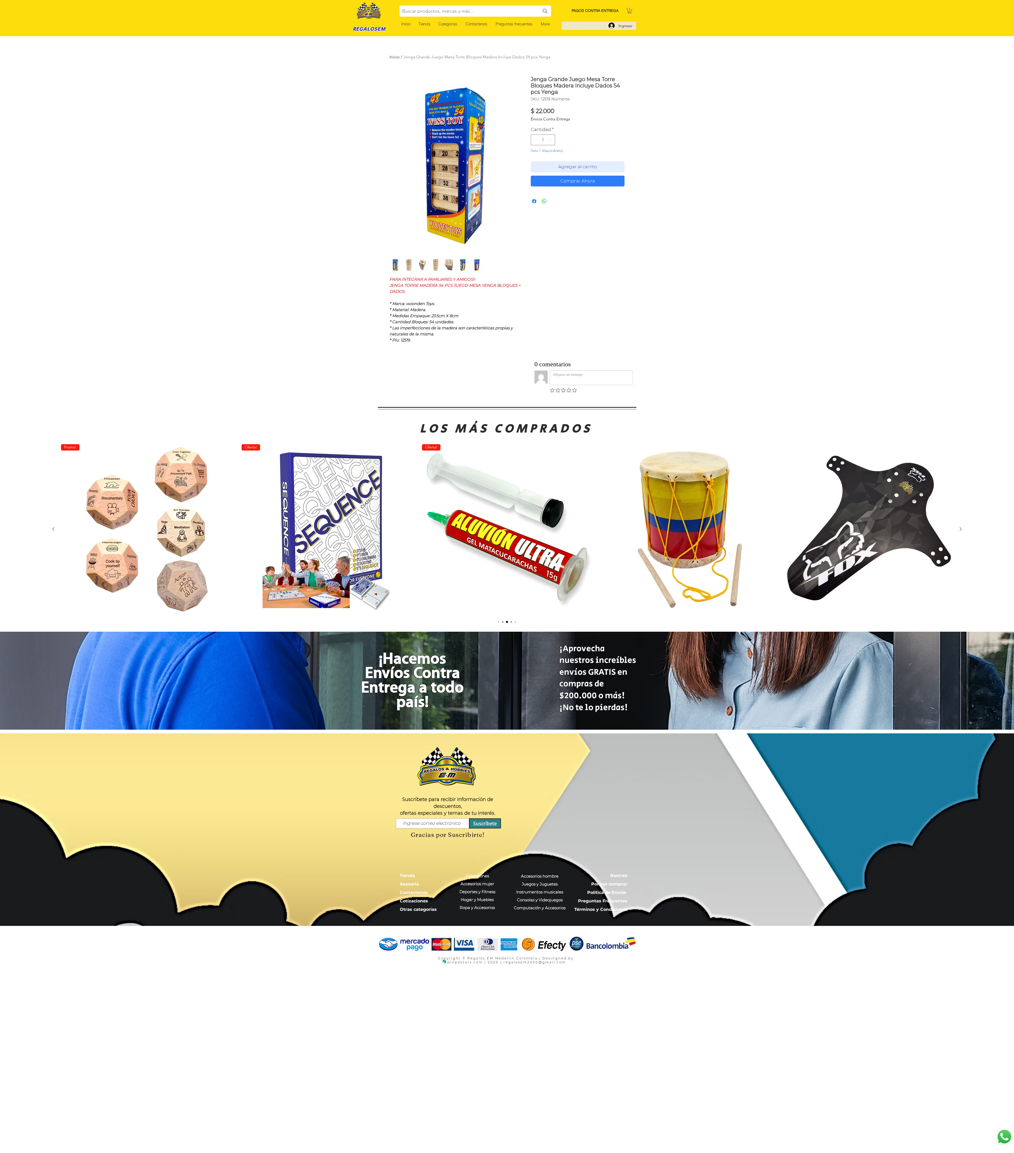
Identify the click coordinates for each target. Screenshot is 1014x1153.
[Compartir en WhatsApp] (544, 201)
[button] (447, 24)
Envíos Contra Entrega (550, 119)
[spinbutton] (543, 140)
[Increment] (551, 140)
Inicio (394, 56)
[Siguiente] (960, 529)
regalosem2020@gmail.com (535, 962)
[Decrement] (535, 140)
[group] (507, 529)
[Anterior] (53, 529)
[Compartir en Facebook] (534, 201)
